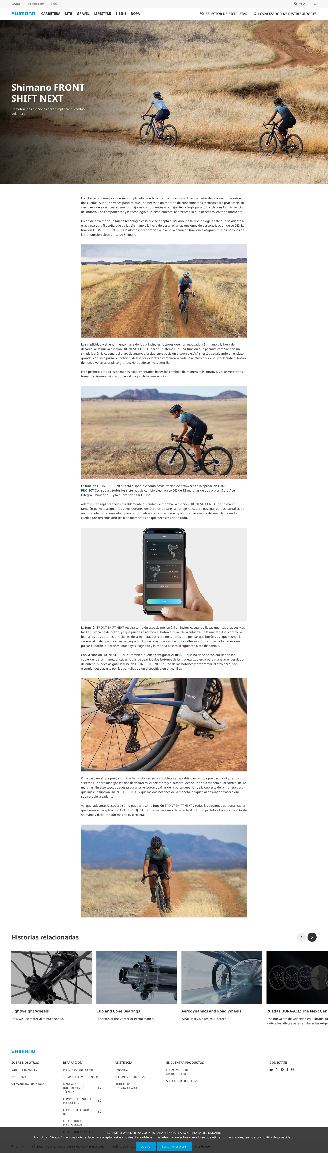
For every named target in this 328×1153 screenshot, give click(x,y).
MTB (68, 13)
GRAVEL (83, 13)
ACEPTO (145, 1146)
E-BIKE (120, 13)
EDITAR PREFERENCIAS (174, 1146)
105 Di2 (179, 655)
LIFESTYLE (102, 13)
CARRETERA (50, 13)
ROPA (135, 13)
